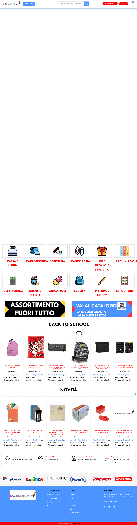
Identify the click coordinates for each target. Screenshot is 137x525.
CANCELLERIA (80, 261)
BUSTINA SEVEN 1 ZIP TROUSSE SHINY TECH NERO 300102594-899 (102, 367)
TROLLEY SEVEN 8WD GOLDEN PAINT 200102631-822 (80, 367)
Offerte (72, 495)
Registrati (14, 375)
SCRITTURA (57, 261)
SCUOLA (80, 291)
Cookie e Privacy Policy (54, 498)
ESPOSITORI (124, 291)
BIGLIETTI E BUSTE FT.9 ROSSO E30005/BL (102, 432)
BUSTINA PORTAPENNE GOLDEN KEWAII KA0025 (124, 432)
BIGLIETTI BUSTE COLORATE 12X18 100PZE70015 (79, 432)
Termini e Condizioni (54, 495)
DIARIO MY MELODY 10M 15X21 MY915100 (35, 366)
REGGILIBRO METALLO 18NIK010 (35, 432)
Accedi (123, 3)
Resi (48, 505)
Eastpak (72, 502)
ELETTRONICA (13, 291)
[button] (86, 3)
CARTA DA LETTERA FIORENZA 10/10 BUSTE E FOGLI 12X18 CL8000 (57, 432)
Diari (71, 509)
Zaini (71, 498)
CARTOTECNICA (37, 261)
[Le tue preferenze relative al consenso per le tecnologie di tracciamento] (135, 394)
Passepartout (76, 523)
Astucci (72, 505)
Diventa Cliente (110, 3)
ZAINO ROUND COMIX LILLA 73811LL (13, 366)
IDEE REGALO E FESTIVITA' (102, 265)
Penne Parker (74, 512)
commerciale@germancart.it (124, 497)
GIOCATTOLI (57, 291)
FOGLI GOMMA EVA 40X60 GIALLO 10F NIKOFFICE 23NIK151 (12, 432)
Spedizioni (50, 502)
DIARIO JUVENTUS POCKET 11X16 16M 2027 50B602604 (124, 366)
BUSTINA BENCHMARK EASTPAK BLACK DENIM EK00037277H (57, 367)
